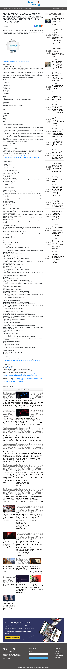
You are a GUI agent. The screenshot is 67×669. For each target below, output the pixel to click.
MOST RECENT (12, 8)
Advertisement (59, 655)
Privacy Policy (58, 653)
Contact (57, 657)
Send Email (9, 368)
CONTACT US (27, 8)
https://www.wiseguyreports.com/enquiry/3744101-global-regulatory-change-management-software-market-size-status (21, 361)
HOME (5, 8)
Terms (57, 651)
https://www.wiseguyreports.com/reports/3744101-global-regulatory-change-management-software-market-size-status (23, 374)
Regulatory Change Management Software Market (16, 61)
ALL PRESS (19, 8)
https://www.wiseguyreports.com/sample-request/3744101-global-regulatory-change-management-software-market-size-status (23, 157)
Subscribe (38, 658)
